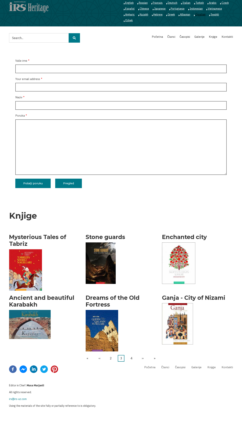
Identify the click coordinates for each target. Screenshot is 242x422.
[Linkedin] (33, 369)
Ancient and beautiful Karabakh (41, 301)
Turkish (199, 3)
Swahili (215, 14)
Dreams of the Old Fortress (113, 301)
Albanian (185, 14)
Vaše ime (21, 60)
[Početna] (28, 6)
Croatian (200, 14)
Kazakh (144, 14)
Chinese (144, 8)
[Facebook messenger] (23, 369)
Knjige (213, 36)
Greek (171, 14)
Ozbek (129, 20)
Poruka (20, 115)
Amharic (130, 14)
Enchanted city (184, 237)
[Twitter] (44, 369)
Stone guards (105, 237)
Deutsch (172, 3)
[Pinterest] (54, 369)
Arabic (212, 3)
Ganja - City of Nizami (193, 297)
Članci (171, 36)
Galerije (199, 36)
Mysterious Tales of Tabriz (37, 240)
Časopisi (185, 36)
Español (130, 8)
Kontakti (227, 36)
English (129, 3)
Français (158, 3)
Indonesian (196, 8)
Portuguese (178, 8)
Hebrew (158, 14)
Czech (225, 3)
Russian (143, 3)
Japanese (160, 8)
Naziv (18, 97)
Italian (186, 3)
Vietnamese (215, 8)
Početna (157, 36)
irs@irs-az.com (18, 399)
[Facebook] (13, 369)
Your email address (27, 79)
